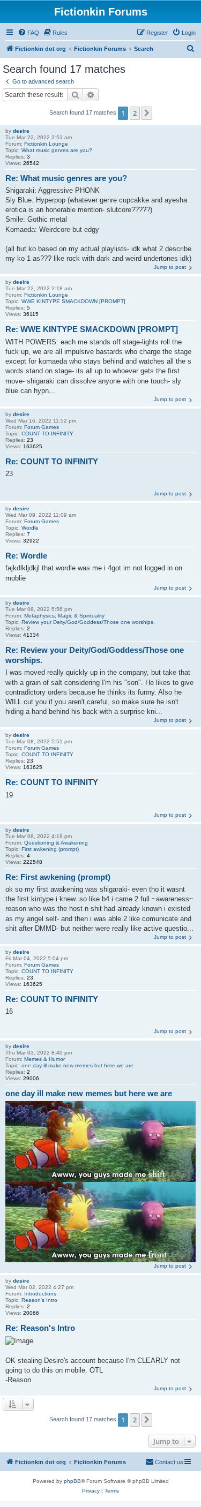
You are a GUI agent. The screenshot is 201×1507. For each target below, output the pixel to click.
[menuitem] (28, 32)
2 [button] (135, 113)
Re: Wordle (26, 555)
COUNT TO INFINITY (47, 433)
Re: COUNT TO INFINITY (51, 461)
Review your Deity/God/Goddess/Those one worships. (88, 622)
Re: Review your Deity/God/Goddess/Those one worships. (94, 655)
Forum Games (41, 427)
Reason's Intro (39, 1300)
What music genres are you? (56, 150)
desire (21, 131)
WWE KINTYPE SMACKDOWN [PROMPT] (73, 301)
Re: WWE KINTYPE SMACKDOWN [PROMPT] (91, 329)
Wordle (30, 528)
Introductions (40, 1294)
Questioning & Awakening (56, 843)
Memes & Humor (44, 1059)
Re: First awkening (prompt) (57, 876)
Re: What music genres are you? (66, 178)
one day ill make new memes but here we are (77, 1065)
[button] (147, 113)
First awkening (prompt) (50, 849)
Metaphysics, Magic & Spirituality (64, 616)
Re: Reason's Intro (40, 1327)
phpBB (72, 1481)
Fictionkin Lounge (46, 144)
